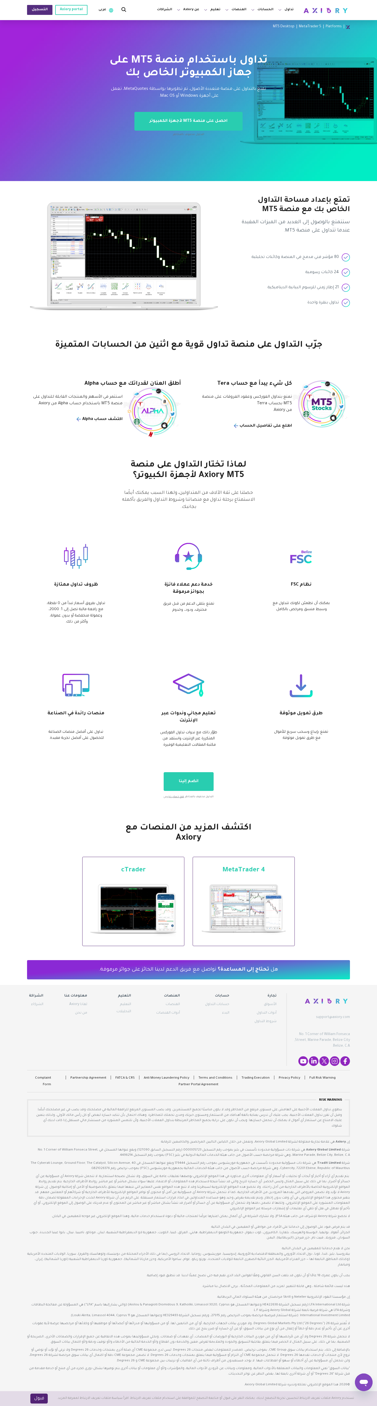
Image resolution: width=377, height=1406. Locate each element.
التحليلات (123, 1012)
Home (348, 27)
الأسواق (270, 1004)
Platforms (334, 27)
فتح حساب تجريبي (173, 797)
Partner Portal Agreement (198, 1085)
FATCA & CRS (125, 1078)
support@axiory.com (333, 1017)
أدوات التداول (267, 1013)
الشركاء (37, 1004)
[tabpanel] (188, 100)
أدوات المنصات (168, 1013)
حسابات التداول (217, 1004)
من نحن (81, 1013)
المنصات (173, 1004)
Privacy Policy (289, 1078)
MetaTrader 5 (310, 27)
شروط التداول (265, 1021)
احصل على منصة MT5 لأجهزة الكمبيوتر (188, 121)
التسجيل (40, 10)
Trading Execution (255, 1078)
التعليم (125, 1004)
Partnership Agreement (88, 1078)
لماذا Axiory (78, 1004)
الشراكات (164, 10)
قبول (39, 1398)
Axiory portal (71, 10)
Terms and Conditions (215, 1078)
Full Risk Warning (322, 1078)
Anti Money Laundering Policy (166, 1078)
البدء (225, 1013)
